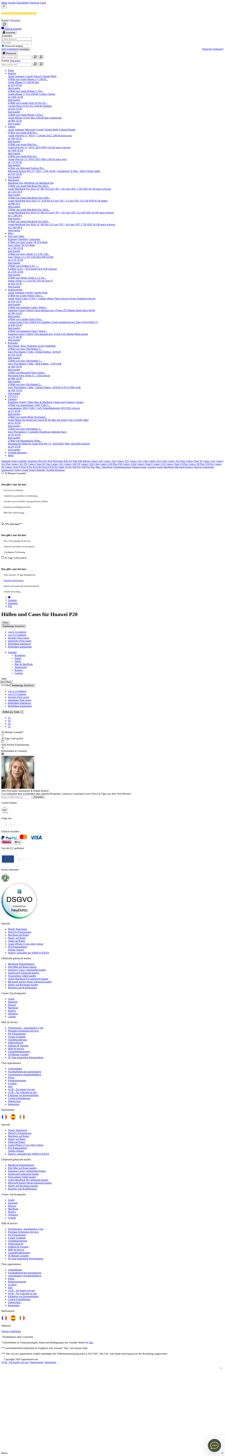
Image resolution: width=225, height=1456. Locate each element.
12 (13, 712)
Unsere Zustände (17, 1036)
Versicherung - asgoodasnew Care (25, 1027)
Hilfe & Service (16, 1048)
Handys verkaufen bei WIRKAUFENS (28, 952)
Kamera (18, 670)
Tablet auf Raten (16, 941)
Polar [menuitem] (45, 292)
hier (22, 513)
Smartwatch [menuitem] (59, 402)
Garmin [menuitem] (38, 292)
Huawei (12, 1004)
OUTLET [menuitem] (13, 396)
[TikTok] (19, 823)
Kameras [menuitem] (12, 239)
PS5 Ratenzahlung (17, 946)
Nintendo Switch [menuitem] (36, 345)
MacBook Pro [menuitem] (46, 183)
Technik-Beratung (55, 470)
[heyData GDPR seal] (19, 917)
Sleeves (198, 467)
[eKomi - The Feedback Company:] (5, 881)
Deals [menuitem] (11, 70)
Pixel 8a (37, 467)
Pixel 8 (45, 467)
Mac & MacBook (23, 664)
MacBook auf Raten (18, 935)
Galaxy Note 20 (194, 461)
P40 (80, 461)
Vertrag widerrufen (11, 1331)
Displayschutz (139, 467)
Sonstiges (32, 461)
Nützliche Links (37, 2)
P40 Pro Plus (88, 467)
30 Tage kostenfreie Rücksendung (25, 1057)
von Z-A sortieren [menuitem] (17, 632)
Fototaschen (7, 470)
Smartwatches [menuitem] (15, 289)
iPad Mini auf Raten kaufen (22, 967)
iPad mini (58, 461)
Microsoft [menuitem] (30, 129)
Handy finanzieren (17, 929)
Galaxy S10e (129, 464)
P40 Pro (76, 467)
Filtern (6, 623)
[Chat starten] (4, 24)
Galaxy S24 (110, 461)
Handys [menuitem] (12, 73)
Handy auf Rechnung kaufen (23, 984)
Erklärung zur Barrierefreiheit (23, 1095)
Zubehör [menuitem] (12, 399)
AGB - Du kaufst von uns (21, 1089)
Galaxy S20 (97, 461)
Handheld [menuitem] (50, 345)
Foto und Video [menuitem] (16, 236)
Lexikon (12, 1083)
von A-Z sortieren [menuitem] (17, 635)
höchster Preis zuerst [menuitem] (18, 637)
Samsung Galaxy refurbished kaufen (27, 969)
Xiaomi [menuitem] (46, 76)
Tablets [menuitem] (11, 126)
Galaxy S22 (209, 461)
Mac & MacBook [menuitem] (43, 402)
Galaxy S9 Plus (196, 464)
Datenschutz (14, 1101)
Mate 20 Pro (65, 467)
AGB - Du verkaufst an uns (22, 1092)
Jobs (10, 1086)
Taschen (151, 467)
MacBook (13, 1007)
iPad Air (67, 461)
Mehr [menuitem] (53, 76)
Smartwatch (20, 667)
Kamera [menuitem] (70, 402)
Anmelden (24, 49)
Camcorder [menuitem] (34, 239)
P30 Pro (209, 464)
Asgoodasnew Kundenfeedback (24, 1074)
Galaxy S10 (159, 464)
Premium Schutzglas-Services (23, 1030)
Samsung (12, 1001)
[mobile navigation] (4, 6)
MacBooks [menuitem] (13, 180)
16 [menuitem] (9, 720)
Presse (11, 1077)
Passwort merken (14, 46)
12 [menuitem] (9, 717)
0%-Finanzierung (17, 1033)
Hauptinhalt (22, 2)
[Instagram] (5, 823)
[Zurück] (9, 597)
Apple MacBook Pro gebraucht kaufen (28, 978)
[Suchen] (35, 57)
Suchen (12, 2)
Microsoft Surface (184, 467)
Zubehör (22, 461)
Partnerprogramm (17, 1080)
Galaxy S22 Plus (176, 461)
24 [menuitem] (9, 723)
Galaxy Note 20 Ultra (39, 464)
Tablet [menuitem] (30, 402)
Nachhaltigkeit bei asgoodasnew (25, 1071)
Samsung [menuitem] (20, 76)
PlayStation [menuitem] (14, 345)
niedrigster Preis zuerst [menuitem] (19, 640)
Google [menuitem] (29, 76)
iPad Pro (42, 461)
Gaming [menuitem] (79, 402)
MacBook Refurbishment (21, 964)
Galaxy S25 (123, 461)
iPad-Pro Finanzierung (19, 932)
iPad (50, 461)
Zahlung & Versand (18, 1045)
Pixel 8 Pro (26, 467)
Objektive (13, 1013)
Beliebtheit (14, 626)
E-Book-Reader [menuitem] (67, 129)
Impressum (13, 1104)
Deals (14, 461)
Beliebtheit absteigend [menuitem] (19, 643)
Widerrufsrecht (15, 1042)
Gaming (18, 673)
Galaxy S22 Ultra (158, 461)
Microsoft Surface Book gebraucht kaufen (30, 981)
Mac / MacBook (104, 467)
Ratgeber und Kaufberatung (22, 987)
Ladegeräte (208, 467)
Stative (18, 470)
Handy (18, 658)
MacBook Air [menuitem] (31, 183)
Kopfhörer (19, 655)
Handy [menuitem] (23, 402)
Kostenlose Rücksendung (14, 580)
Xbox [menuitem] (23, 345)
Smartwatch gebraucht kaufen (23, 972)
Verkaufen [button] (15, 20)
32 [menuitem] (9, 726)
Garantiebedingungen (19, 1051)
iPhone (86, 461)
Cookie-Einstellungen (19, 1098)
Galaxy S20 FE (72, 464)
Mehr (11, 455)
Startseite (6, 461)
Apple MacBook (165, 467)
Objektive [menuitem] (23, 239)
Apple (11, 998)
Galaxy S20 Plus (108, 464)
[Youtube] (12, 823)
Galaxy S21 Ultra (139, 461)
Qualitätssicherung (17, 1039)
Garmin (12, 1016)
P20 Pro (54, 467)
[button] (19, 17)
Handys (12, 1010)
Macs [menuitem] (11, 233)
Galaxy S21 (57, 464)
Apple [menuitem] (11, 76)
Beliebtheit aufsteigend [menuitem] (20, 646)
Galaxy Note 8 (12, 467)
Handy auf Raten (17, 938)
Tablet (17, 661)
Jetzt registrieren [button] (9, 49)
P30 (120, 464)
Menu (4, 2)
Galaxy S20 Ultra (90, 464)
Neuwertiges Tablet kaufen (22, 975)
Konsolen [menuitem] (13, 343)
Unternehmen (15, 1068)
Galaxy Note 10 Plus (177, 464)
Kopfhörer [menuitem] (13, 402)
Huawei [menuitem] (38, 76)
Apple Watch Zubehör (33, 470)
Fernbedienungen (122, 467)
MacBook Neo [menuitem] (15, 183)
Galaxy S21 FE (19, 464)
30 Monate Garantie (18, 1054)
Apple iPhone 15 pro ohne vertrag (25, 943)
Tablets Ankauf (16, 949)
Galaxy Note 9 (144, 464)
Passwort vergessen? (213, 49)
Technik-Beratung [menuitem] (17, 452)
